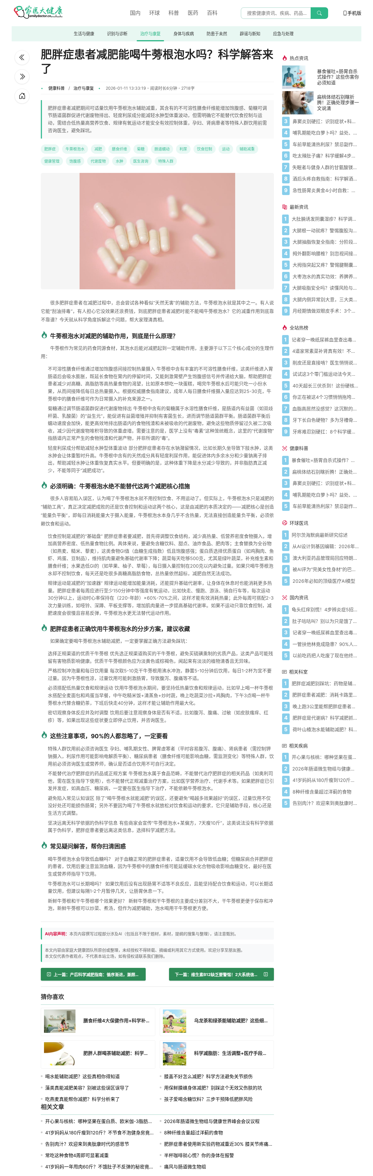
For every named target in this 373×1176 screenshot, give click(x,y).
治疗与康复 (150, 33)
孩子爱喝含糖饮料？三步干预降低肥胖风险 (208, 1099)
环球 (154, 13)
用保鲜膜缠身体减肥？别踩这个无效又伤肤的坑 (213, 1088)
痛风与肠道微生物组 (185, 1167)
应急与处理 (283, 33)
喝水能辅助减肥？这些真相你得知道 (82, 1076)
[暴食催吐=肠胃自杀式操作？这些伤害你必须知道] (299, 77)
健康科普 (56, 88)
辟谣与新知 (250, 33)
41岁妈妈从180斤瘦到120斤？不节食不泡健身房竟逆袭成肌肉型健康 (116, 1133)
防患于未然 (217, 33)
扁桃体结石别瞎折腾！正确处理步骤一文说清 (338, 102)
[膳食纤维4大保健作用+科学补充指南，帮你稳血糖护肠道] (22, 76)
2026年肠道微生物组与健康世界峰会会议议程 (212, 1121)
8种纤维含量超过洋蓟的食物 (193, 1133)
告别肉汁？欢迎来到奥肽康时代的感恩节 (87, 1144)
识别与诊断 (117, 33)
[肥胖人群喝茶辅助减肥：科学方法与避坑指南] (61, 1054)
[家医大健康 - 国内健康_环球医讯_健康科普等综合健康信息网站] (38, 13)
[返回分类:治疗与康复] (22, 95)
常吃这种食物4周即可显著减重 (77, 1155)
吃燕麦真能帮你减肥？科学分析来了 (82, 1099)
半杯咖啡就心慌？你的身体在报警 (199, 1155)
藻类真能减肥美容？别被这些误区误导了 (87, 1088)
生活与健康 (84, 33)
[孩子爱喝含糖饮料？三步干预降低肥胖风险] (22, 57)
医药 (193, 13)
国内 (135, 13)
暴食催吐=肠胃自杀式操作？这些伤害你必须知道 (338, 77)
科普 (173, 13)
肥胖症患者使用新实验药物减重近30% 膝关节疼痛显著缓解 (225, 1144)
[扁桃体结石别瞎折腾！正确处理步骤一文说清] (299, 102)
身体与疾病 (183, 33)
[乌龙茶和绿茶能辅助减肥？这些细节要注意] (176, 1022)
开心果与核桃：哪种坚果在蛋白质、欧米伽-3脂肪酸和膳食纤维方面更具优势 (124, 1121)
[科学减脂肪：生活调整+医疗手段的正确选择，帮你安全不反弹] (176, 1054)
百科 (212, 13)
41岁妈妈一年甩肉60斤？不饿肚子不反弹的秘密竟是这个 (104, 1167)
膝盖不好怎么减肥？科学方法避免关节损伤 (208, 1076)
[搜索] (319, 13)
